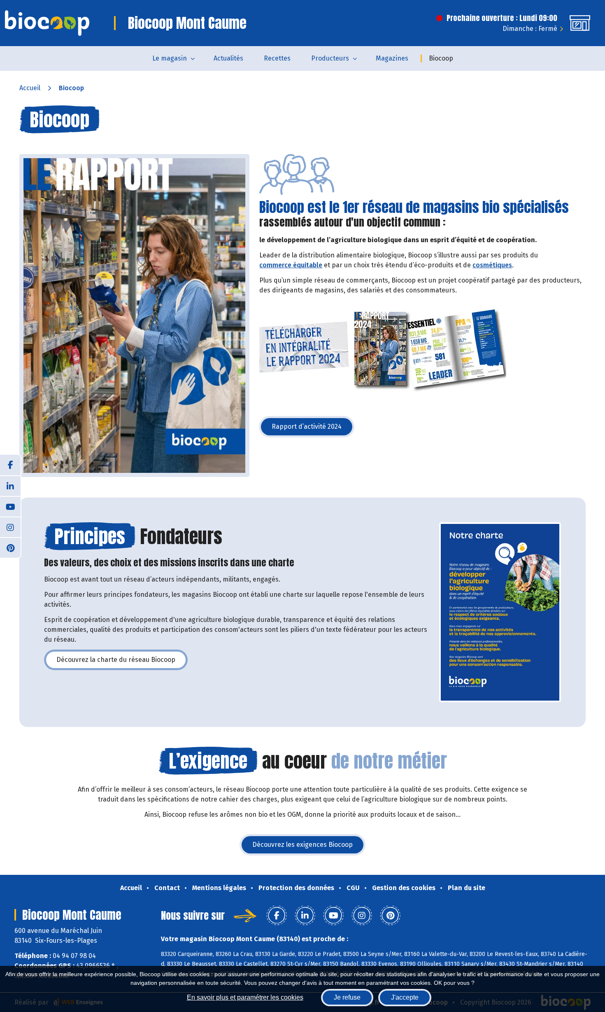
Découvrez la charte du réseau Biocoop (122, 662)
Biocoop (441, 58)
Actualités (228, 58)
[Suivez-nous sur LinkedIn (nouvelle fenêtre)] (10, 485)
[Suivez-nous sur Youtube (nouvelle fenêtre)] (10, 506)
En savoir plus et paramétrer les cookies (245, 997)
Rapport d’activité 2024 (313, 429)
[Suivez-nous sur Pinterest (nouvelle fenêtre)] (10, 547)
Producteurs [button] (330, 58)
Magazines (392, 58)
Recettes (277, 58)
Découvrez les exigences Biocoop (308, 847)
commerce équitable (290, 265)
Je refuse (347, 997)
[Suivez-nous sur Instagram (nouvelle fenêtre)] (10, 527)
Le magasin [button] (169, 58)
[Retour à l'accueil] (47, 23)
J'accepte (405, 997)
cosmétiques (492, 265)
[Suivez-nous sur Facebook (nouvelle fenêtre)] (10, 465)
